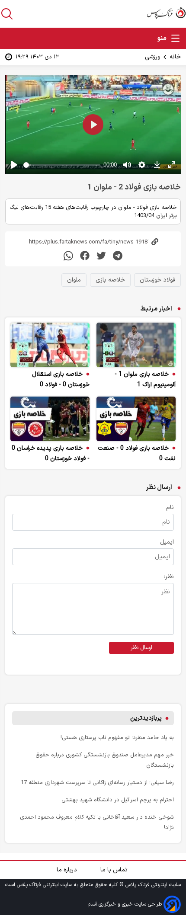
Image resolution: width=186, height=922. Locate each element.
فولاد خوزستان (157, 280)
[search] (7, 14)
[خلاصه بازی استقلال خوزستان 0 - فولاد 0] (50, 345)
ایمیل (167, 542)
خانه (175, 56)
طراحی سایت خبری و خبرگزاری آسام (126, 904)
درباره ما (68, 869)
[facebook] (85, 255)
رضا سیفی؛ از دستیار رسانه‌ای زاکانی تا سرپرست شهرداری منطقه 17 (97, 782)
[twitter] (101, 255)
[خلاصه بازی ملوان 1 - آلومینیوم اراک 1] (136, 345)
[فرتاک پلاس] (166, 13)
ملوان (74, 280)
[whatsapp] (68, 255)
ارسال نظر (141, 647)
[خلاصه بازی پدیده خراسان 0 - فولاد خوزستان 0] (50, 419)
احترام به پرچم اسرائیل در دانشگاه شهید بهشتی (117, 800)
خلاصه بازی (110, 280)
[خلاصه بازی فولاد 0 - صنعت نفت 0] (136, 419)
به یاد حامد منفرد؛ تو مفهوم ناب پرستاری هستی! (117, 737)
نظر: (169, 576)
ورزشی (152, 56)
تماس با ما (114, 869)
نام (170, 507)
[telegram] (117, 255)
